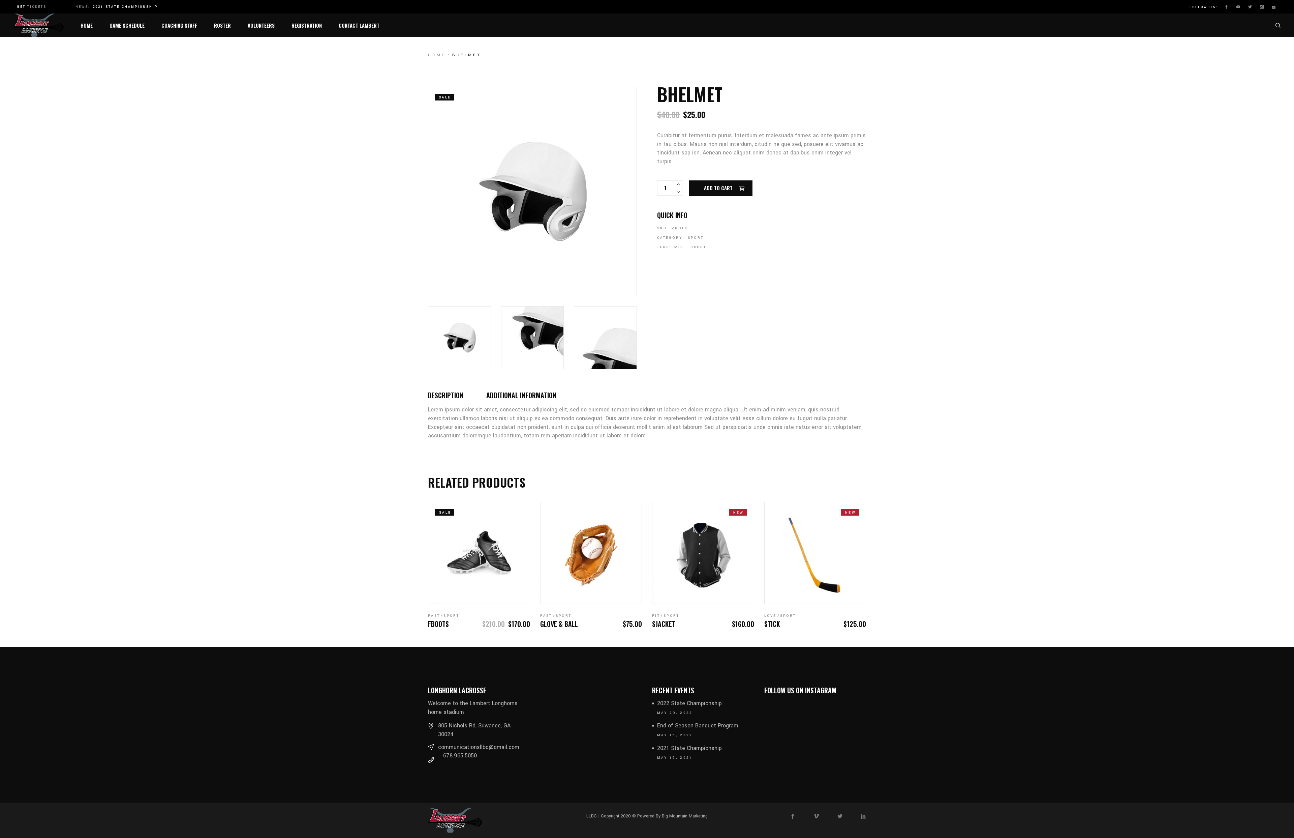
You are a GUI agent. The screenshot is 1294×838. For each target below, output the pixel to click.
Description (445, 395)
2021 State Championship (125, 7)
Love (770, 616)
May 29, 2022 (675, 713)
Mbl (679, 247)
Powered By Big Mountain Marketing (672, 816)
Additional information (521, 395)
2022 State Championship (689, 703)
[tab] (445, 395)
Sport (696, 237)
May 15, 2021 (675, 757)
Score (698, 247)
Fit (656, 616)
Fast (434, 616)
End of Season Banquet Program (697, 725)
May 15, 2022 (675, 735)
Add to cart (718, 188)
